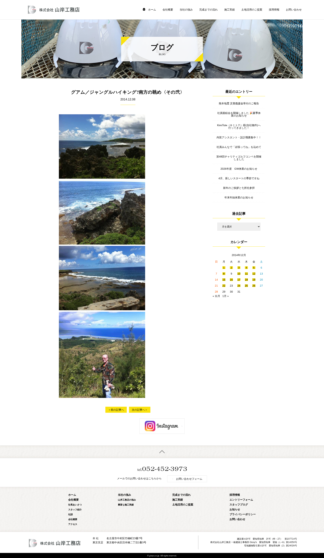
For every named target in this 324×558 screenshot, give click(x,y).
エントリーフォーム (241, 500)
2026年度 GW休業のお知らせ (238, 168)
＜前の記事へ (116, 409)
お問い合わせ (294, 9)
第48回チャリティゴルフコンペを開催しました (238, 158)
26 (253, 285)
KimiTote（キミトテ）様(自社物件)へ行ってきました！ (239, 126)
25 (246, 285)
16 (231, 279)
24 (238, 285)
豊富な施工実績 (126, 504)
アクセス (72, 524)
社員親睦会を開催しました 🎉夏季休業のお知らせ (239, 114)
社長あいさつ (75, 504)
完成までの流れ (208, 9)
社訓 (70, 514)
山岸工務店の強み (127, 499)
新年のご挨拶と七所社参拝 (239, 187)
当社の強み (186, 9)
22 (223, 285)
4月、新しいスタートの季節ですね (238, 178)
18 (246, 279)
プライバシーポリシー (243, 514)
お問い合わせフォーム (187, 478)
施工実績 (229, 9)
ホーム (152, 9)
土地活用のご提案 (251, 9)
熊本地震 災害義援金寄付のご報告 (239, 103)
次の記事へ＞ (140, 409)
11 (246, 273)
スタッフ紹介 (75, 509)
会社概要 (168, 9)
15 (223, 279)
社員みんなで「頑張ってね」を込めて (239, 146)
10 (238, 273)
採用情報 (274, 9)
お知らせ (235, 509)
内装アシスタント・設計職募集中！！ (239, 137)
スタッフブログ (239, 504)
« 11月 (216, 295)
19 (253, 279)
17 (238, 279)
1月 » (225, 295)
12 (253, 273)
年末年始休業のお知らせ (238, 197)
